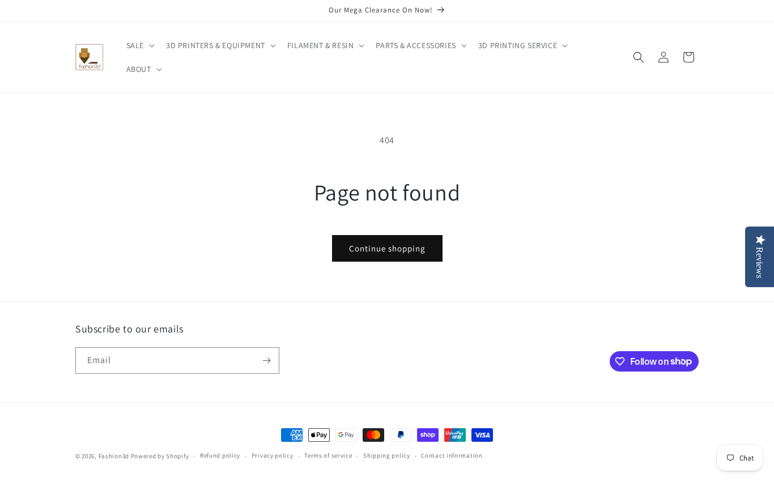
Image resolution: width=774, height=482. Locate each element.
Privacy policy (273, 455)
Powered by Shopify (160, 456)
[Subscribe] (266, 360)
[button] (139, 45)
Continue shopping (387, 248)
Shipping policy (386, 455)
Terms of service (328, 455)
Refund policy (220, 455)
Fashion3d (114, 456)
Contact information (451, 455)
